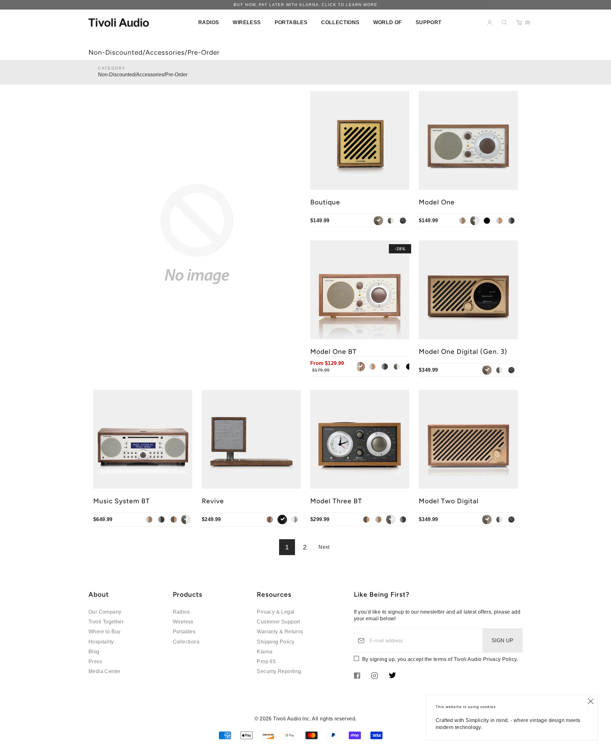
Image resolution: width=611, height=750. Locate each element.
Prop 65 (266, 661)
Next (324, 547)
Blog (94, 651)
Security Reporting (279, 671)
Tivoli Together (105, 621)
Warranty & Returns (280, 631)
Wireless (183, 621)
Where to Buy (104, 631)
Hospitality (101, 641)
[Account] (489, 22)
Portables (184, 631)
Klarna (264, 651)
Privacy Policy (500, 659)
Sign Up (503, 640)
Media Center (104, 671)
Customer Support (278, 621)
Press (95, 661)
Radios (181, 612)
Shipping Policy (275, 641)
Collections (186, 641)
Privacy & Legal (275, 612)
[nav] (208, 22)
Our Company (104, 612)
